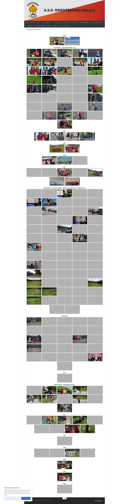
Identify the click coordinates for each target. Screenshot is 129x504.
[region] (17, 493)
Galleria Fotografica (85, 22)
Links (60, 25)
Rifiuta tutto (17, 498)
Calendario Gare (56, 22)
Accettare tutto (26, 498)
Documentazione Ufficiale (96, 22)
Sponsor (49, 25)
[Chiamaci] (100, 501)
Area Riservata (66, 25)
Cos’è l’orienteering (46, 22)
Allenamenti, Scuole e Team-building (70, 22)
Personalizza (8, 498)
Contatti (55, 25)
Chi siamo (33, 22)
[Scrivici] (97, 501)
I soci (38, 22)
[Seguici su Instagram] (102, 501)
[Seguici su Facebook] (95, 501)
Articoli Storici (29, 25)
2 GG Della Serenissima (40, 25)
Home (27, 22)
